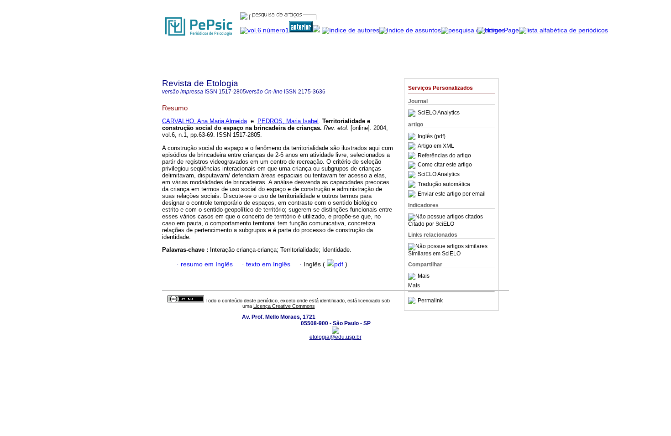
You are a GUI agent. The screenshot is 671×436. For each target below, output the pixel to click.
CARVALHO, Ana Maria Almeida (204, 121)
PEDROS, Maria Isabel (288, 121)
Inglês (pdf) (432, 136)
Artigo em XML (436, 146)
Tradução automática (444, 184)
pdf (339, 264)
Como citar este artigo (445, 165)
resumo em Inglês (207, 264)
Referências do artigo (444, 155)
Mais (424, 276)
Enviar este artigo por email (452, 194)
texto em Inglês (268, 264)
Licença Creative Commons (284, 306)
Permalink (430, 300)
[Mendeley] (413, 276)
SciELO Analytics (439, 113)
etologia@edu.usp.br (335, 337)
